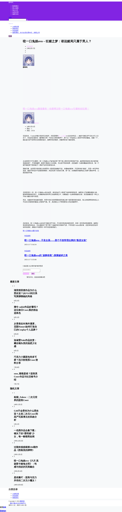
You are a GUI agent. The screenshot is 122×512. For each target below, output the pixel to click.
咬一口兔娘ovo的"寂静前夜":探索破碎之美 (46, 255)
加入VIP (15, 10)
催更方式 (15, 14)
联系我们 (15, 6)
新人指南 (15, 8)
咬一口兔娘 (62, 136)
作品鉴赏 (30, 46)
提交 (33, 273)
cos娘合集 (15, 493)
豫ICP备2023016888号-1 (18, 503)
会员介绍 (15, 12)
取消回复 (26, 273)
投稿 (10, 36)
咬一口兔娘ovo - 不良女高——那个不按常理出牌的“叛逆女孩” (55, 240)
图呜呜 (36, 123)
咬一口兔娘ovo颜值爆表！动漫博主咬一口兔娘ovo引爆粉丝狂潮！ (56, 108)
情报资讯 (15, 497)
